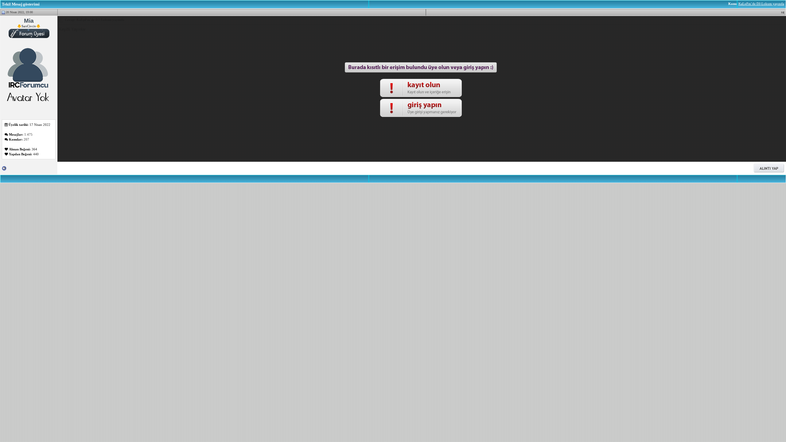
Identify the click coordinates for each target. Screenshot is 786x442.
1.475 (28, 134)
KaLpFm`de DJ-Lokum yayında (761, 4)
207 (26, 139)
